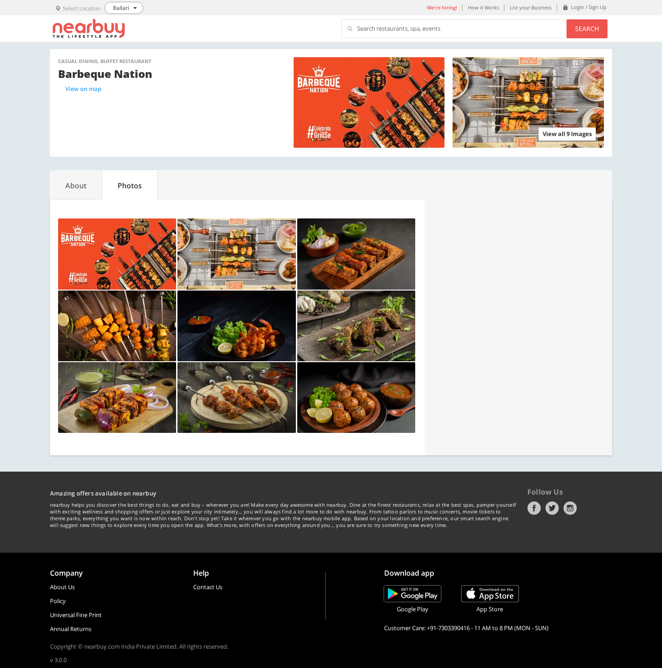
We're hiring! (442, 7)
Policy (58, 601)
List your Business (531, 7)
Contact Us (207, 587)
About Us (62, 587)
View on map (83, 89)
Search (587, 28)
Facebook (534, 508)
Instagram (570, 508)
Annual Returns (70, 629)
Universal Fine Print (76, 615)
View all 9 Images (567, 134)
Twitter (552, 508)
